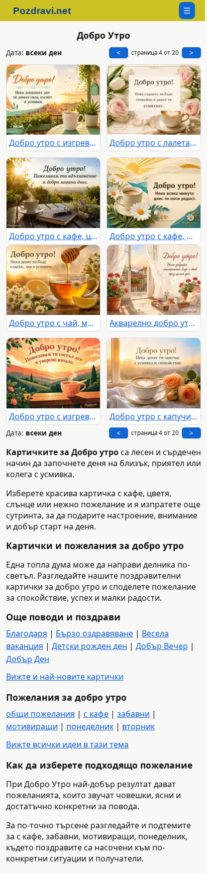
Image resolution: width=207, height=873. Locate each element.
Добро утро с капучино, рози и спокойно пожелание (154, 416)
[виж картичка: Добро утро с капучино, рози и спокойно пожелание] (153, 373)
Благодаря (26, 633)
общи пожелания (40, 713)
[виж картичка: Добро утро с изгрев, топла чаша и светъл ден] (53, 373)
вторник (138, 726)
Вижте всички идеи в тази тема (67, 744)
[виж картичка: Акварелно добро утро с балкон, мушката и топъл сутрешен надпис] (153, 280)
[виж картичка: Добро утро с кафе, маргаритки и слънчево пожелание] (153, 193)
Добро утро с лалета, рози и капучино (154, 142)
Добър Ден (27, 659)
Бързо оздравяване (94, 633)
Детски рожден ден (89, 645)
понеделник (90, 726)
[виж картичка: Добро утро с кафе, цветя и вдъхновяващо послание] (53, 193)
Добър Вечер (162, 645)
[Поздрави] (47, 11)
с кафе (96, 713)
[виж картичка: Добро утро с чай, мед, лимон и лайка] (53, 280)
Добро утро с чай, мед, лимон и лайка (53, 323)
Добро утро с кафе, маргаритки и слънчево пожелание (154, 236)
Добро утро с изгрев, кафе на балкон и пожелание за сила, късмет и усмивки (53, 142)
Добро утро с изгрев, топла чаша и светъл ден (53, 416)
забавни (133, 713)
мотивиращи (32, 726)
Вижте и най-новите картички (65, 676)
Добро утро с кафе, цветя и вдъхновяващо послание (53, 236)
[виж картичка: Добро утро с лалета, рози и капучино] (153, 100)
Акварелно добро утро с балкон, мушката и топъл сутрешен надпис (154, 323)
